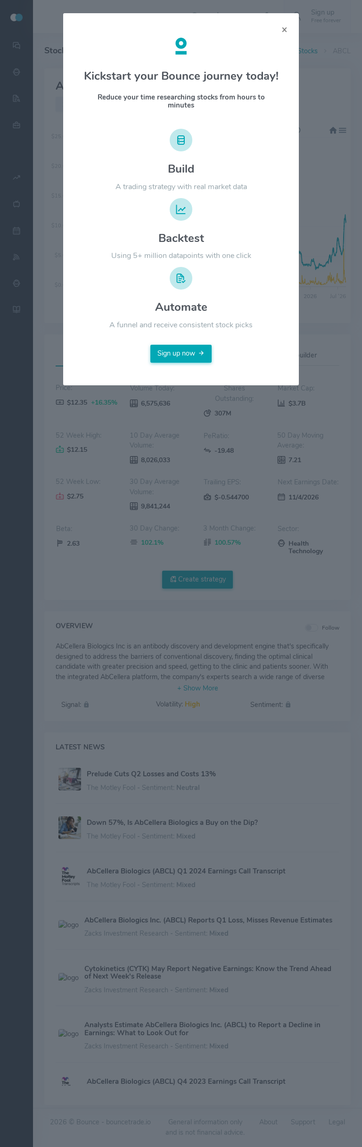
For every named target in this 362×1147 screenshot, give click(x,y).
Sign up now (176, 353)
